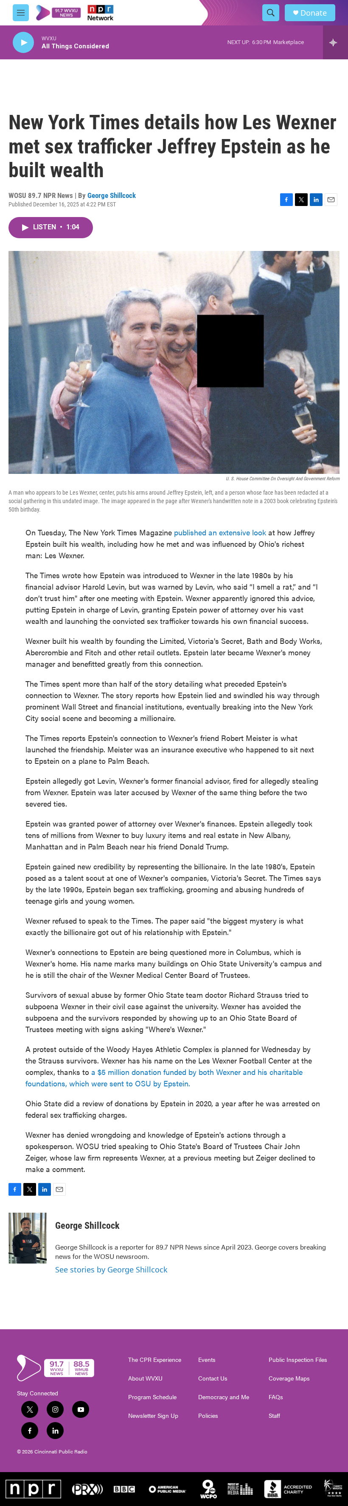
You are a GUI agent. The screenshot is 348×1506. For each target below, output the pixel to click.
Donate (313, 12)
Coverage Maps (289, 1378)
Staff (274, 1415)
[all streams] (335, 42)
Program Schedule (152, 1397)
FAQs (276, 1397)
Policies (208, 1415)
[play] (23, 42)
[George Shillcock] (27, 1238)
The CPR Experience (154, 1359)
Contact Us (212, 1378)
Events (207, 1359)
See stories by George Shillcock (111, 1269)
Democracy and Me (223, 1397)
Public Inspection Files (298, 1359)
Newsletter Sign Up (153, 1415)
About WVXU (145, 1378)
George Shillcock (111, 195)
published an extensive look (220, 532)
